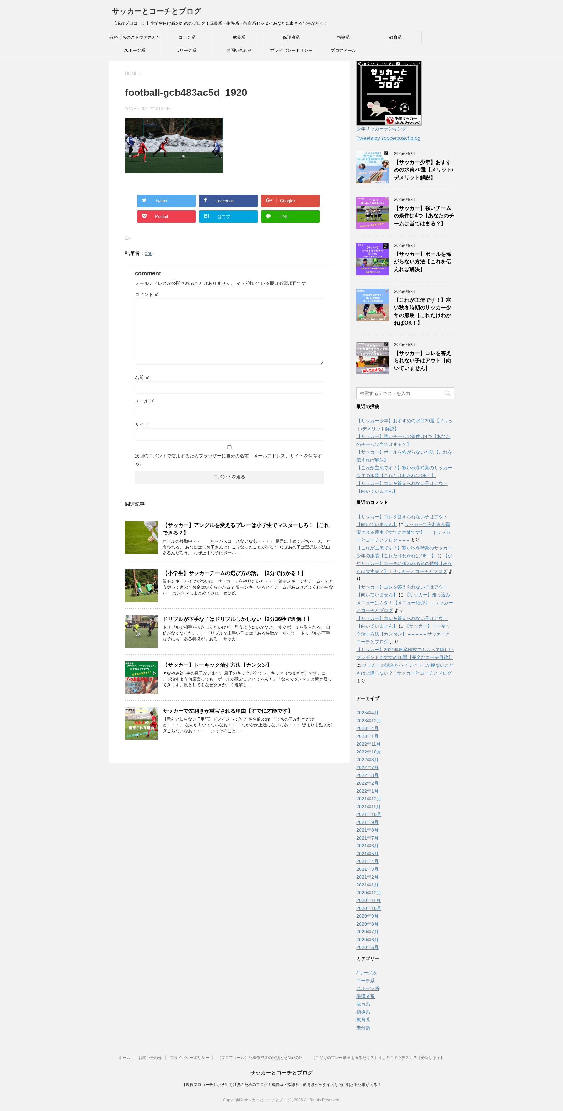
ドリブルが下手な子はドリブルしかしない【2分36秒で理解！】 (237, 619)
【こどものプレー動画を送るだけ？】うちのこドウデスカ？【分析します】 (377, 1057)
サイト (142, 424)
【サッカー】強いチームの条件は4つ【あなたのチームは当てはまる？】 (424, 215)
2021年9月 (367, 822)
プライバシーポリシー (291, 50)
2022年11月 (368, 744)
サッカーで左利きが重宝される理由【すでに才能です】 (228, 711)
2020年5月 (367, 947)
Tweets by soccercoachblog (388, 138)
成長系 (239, 37)
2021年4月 (367, 861)
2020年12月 (368, 892)
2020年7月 (367, 931)
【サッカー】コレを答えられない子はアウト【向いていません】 (422, 360)
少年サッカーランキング (381, 128)
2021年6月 (367, 845)
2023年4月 (367, 728)
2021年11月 (368, 806)
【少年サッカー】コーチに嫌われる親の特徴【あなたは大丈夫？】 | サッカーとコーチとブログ (404, 563)
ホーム (124, 1057)
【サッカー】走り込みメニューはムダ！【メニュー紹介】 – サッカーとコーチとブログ (404, 602)
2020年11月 (368, 900)
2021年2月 (367, 877)
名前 (142, 377)
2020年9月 (367, 916)
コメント (147, 294)
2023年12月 (368, 720)
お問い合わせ (239, 50)
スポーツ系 (134, 50)
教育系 (395, 37)
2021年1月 (367, 884)
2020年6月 (367, 939)
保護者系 (291, 37)
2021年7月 (367, 838)
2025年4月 (367, 712)
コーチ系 (187, 37)
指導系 (343, 37)
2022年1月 (367, 791)
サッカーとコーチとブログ (156, 11)
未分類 (363, 1027)
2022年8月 (367, 759)
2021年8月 (367, 830)
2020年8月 (367, 924)
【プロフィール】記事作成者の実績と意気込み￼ (260, 1057)
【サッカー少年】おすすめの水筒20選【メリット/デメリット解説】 (423, 169)
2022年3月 (367, 775)
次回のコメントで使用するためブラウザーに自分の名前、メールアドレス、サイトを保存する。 (228, 459)
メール (144, 400)
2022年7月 (367, 767)
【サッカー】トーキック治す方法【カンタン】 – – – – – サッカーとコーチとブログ (403, 633)
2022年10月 (368, 751)
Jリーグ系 (186, 50)
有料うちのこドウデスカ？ (134, 37)
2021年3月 (367, 869)
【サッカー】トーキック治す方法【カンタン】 (217, 665)
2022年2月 (367, 783)
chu (148, 253)
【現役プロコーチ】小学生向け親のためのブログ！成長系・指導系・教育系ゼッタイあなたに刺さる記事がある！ (281, 1084)
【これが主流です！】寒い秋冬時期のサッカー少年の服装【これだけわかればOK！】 (422, 311)
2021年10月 (368, 814)
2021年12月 (368, 798)
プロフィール (343, 50)
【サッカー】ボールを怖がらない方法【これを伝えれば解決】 (422, 261)
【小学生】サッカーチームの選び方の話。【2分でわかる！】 (234, 573)
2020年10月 (368, 908)
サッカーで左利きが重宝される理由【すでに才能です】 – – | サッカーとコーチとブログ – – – (403, 532)
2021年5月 (367, 853)
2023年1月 (367, 736)
